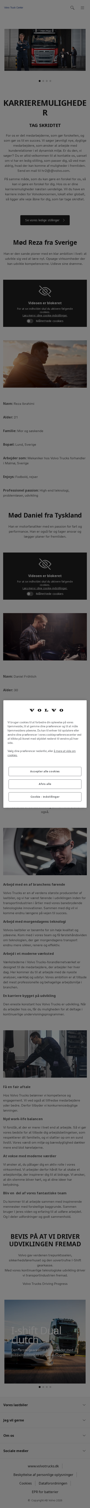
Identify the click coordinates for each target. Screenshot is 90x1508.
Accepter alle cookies (45, 771)
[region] (45, 754)
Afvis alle (45, 784)
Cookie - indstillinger (45, 796)
